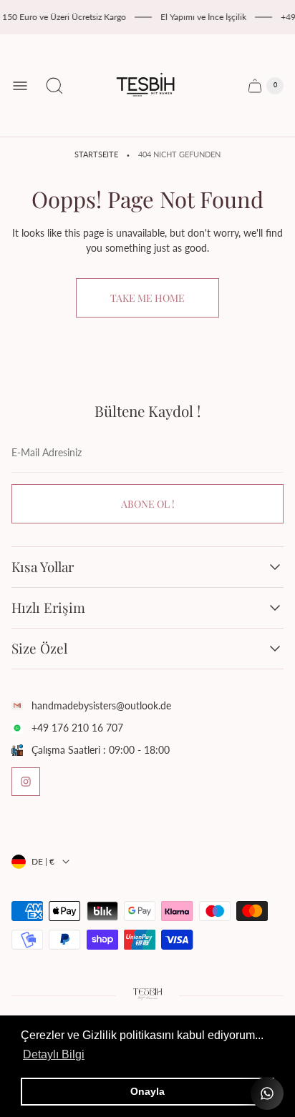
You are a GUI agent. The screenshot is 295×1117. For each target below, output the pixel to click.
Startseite (96, 154)
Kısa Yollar (42, 567)
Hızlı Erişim (48, 607)
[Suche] (54, 86)
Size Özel (39, 648)
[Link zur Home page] (147, 995)
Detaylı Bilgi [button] (53, 1054)
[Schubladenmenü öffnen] (20, 86)
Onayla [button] (147, 1091)
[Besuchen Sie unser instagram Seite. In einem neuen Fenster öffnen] (25, 781)
